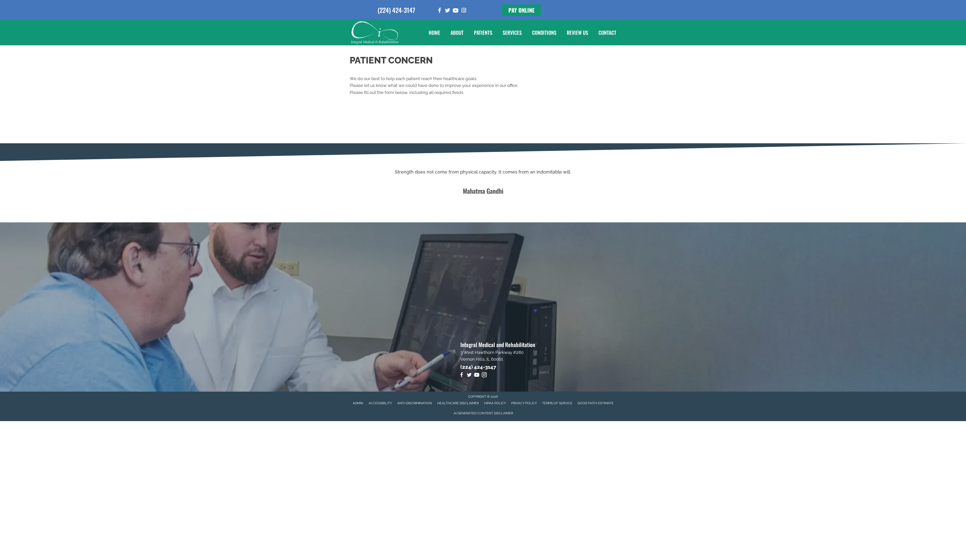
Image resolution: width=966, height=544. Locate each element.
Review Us (577, 32)
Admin (358, 403)
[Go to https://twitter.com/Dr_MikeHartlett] (447, 11)
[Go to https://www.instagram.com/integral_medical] (463, 11)
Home (434, 32)
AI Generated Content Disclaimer (483, 413)
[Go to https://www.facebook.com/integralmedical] (439, 11)
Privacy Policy (524, 403)
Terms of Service (557, 403)
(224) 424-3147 (396, 10)
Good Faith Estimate (596, 403)
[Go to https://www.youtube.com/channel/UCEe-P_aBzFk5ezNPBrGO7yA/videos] (455, 11)
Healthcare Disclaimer (458, 403)
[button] (521, 10)
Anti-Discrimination (414, 403)
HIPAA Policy (495, 403)
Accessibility (380, 403)
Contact (607, 32)
